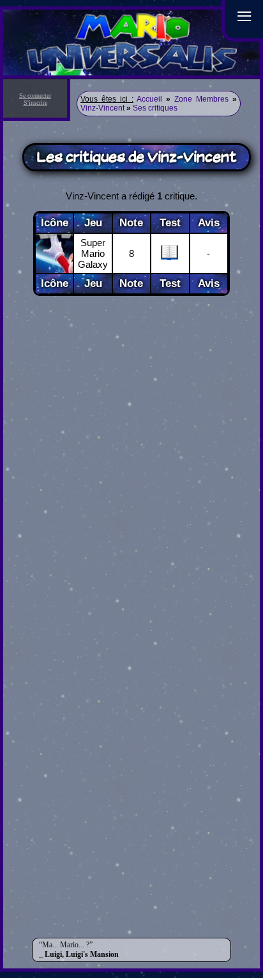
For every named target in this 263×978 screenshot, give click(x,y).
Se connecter (35, 95)
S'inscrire (35, 102)
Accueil (149, 99)
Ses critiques (155, 108)
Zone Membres (201, 99)
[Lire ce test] (170, 257)
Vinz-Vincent (102, 108)
